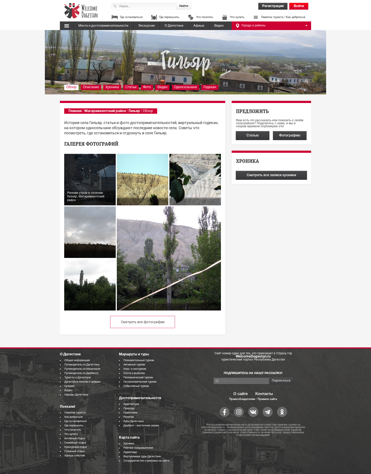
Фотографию (289, 135)
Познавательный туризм (138, 360)
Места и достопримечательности (103, 25)
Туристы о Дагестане (77, 377)
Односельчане (185, 87)
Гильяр (134, 111)
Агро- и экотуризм (134, 369)
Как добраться (73, 417)
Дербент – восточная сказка (141, 425)
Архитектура (131, 404)
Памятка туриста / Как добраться (283, 17)
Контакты (264, 394)
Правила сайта (267, 399)
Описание (91, 87)
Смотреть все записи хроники (271, 175)
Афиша (198, 25)
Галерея (69, 386)
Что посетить (204, 17)
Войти (299, 6)
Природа (128, 408)
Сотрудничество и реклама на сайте (146, 461)
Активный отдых (74, 438)
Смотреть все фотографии (142, 322)
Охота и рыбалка (134, 373)
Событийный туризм (136, 386)
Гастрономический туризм (140, 382)
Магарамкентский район (105, 111)
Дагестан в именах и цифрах (82, 382)
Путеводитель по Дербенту (81, 373)
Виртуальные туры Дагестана (142, 456)
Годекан (210, 87)
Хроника (112, 87)
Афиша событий (74, 455)
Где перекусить (169, 17)
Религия (128, 417)
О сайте (240, 394)
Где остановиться (131, 17)
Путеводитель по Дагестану (81, 364)
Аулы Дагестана (133, 421)
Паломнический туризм (138, 377)
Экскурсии (146, 25)
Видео (219, 25)
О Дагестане (174, 25)
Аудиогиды (130, 452)
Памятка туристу (75, 413)
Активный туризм (134, 364)
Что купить (237, 17)
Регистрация (273, 6)
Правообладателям (242, 399)
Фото (147, 87)
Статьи (131, 87)
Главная (75, 111)
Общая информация (77, 360)
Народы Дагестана (76, 395)
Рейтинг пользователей (138, 448)
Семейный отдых (75, 443)
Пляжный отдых (74, 451)
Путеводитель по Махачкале (82, 369)
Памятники (130, 413)
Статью (252, 135)
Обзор (71, 87)
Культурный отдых (75, 447)
